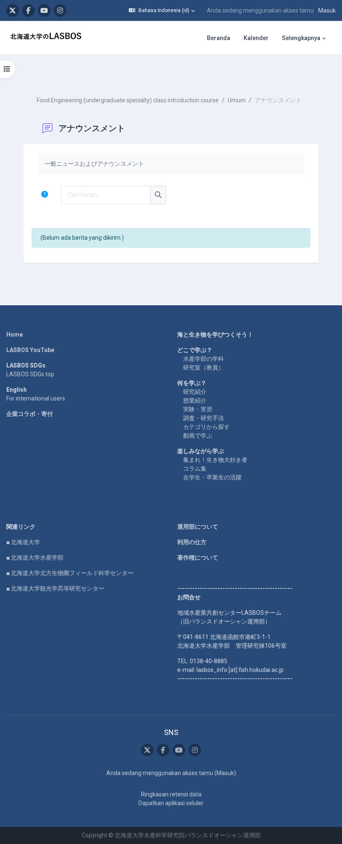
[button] (162, 10)
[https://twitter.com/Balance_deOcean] (12, 10)
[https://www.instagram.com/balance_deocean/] (60, 10)
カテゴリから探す (206, 426)
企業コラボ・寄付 (29, 414)
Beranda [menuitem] (218, 38)
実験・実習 (197, 409)
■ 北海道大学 (23, 542)
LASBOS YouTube (30, 350)
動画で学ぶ (197, 435)
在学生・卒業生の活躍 (212, 477)
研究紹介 (194, 391)
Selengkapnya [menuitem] (301, 38)
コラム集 (194, 468)
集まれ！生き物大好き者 (215, 459)
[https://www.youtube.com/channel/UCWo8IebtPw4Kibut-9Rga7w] (44, 10)
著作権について (197, 557)
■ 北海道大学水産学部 (34, 557)
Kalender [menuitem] (256, 38)
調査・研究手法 (203, 418)
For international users (35, 398)
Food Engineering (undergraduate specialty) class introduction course (128, 100)
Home (14, 334)
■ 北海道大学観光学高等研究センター (55, 588)
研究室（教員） (203, 367)
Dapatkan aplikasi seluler (171, 803)
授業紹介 (194, 400)
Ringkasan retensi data (171, 794)
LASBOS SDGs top (30, 374)
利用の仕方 (191, 542)
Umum (237, 100)
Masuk (327, 10)
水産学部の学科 (203, 358)
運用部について (197, 526)
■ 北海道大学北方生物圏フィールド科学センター (69, 573)
